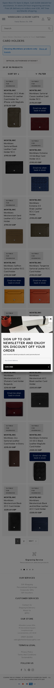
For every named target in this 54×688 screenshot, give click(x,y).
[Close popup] (50, 319)
